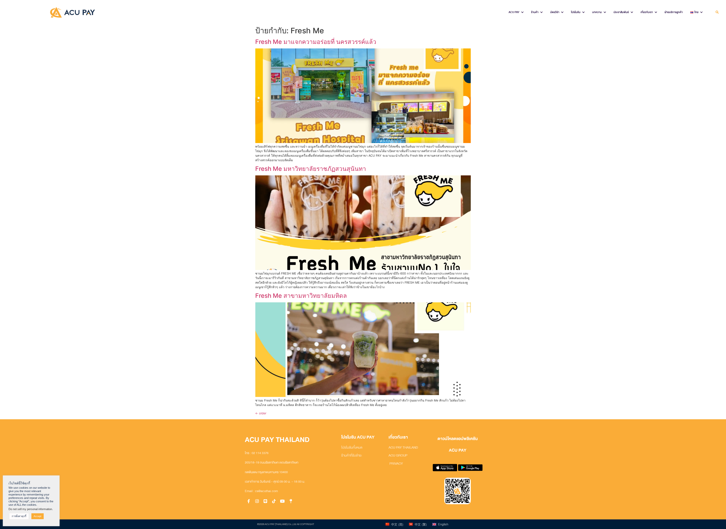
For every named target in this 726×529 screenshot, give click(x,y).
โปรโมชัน (575, 12)
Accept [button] (37, 516)
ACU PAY (514, 12)
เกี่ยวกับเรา (647, 12)
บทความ (597, 12)
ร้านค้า (534, 12)
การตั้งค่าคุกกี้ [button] (19, 516)
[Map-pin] (291, 501)
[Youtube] (282, 501)
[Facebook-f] (248, 501)
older (260, 413)
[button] (717, 12)
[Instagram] (257, 501)
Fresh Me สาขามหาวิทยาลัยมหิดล (301, 295)
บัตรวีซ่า (554, 12)
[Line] (265, 501)
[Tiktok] (274, 501)
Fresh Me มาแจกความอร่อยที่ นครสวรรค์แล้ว (315, 41)
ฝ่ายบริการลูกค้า (674, 12)
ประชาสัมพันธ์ (621, 12)
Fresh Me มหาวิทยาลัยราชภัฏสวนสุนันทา (310, 168)
